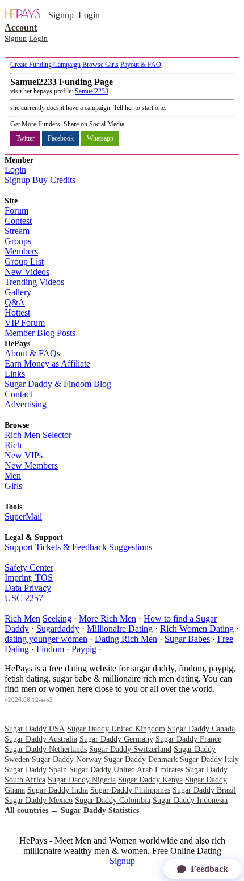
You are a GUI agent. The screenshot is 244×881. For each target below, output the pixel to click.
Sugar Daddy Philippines (130, 790)
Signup (61, 15)
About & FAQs (32, 353)
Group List (24, 261)
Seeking (57, 618)
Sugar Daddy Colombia (112, 800)
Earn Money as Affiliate (47, 363)
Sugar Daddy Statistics (100, 810)
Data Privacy (28, 588)
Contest (18, 220)
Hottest (17, 312)
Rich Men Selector (38, 435)
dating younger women (46, 639)
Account (21, 27)
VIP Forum (25, 322)
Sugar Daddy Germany (116, 739)
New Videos (27, 271)
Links (15, 373)
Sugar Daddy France (188, 739)
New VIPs (24, 455)
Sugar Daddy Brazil (204, 790)
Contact (18, 394)
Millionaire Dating (120, 628)
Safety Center (29, 567)
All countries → (31, 810)
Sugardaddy (57, 628)
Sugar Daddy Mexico (39, 800)
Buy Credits (53, 180)
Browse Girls (100, 65)
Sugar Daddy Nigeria (82, 780)
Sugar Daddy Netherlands (46, 749)
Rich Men (22, 618)
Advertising (26, 404)
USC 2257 (24, 598)
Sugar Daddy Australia (41, 739)
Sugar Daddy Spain (36, 769)
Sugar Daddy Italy (209, 759)
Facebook (61, 138)
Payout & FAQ (140, 65)
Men (13, 475)
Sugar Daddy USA (35, 729)
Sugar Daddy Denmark (141, 759)
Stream (17, 231)
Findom (50, 649)
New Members (31, 465)
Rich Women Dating (197, 628)
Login (89, 15)
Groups (18, 241)
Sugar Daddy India (57, 790)
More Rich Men (107, 618)
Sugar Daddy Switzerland (130, 749)
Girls (13, 486)
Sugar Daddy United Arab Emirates (126, 769)
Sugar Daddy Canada (201, 729)
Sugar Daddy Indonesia (190, 800)
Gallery (18, 292)
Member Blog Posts (40, 333)
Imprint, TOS (29, 577)
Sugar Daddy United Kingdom (116, 729)
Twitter (25, 138)
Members (21, 251)
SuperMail (23, 516)
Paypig (83, 649)
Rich (13, 445)
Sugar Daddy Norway (67, 759)
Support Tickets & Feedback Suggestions (78, 547)
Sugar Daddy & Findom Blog (58, 384)
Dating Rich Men (126, 639)
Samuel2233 (91, 91)
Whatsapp (100, 138)
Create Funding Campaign (45, 65)
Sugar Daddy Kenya (150, 780)
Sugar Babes (187, 639)
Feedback (209, 869)
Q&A (15, 302)
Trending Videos (34, 282)
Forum (16, 210)
